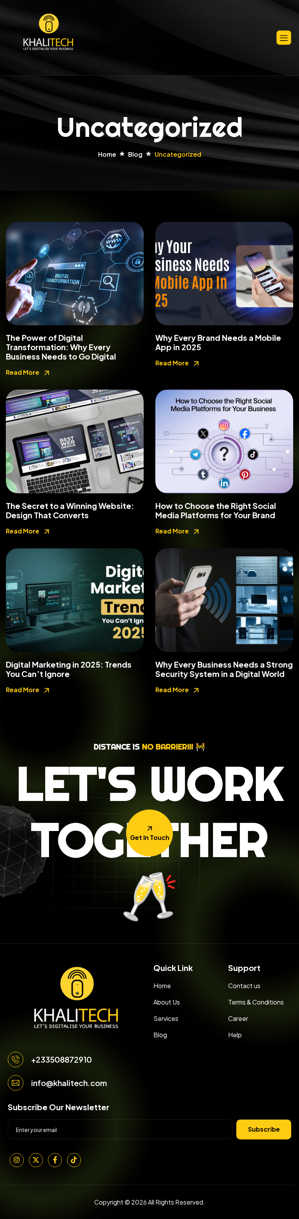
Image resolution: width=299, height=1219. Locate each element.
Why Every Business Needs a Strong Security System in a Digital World (224, 669)
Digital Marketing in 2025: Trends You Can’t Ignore (69, 669)
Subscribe (264, 1129)
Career (238, 1018)
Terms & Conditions (256, 1002)
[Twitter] (36, 1160)
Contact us (244, 986)
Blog (160, 1035)
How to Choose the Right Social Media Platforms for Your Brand (215, 510)
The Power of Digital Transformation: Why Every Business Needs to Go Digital (61, 347)
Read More (23, 372)
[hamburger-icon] (283, 37)
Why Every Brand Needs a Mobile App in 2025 (218, 342)
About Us (166, 1002)
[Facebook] (55, 1160)
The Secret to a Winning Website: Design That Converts (70, 510)
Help (235, 1035)
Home (162, 986)
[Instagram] (17, 1160)
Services (165, 1018)
